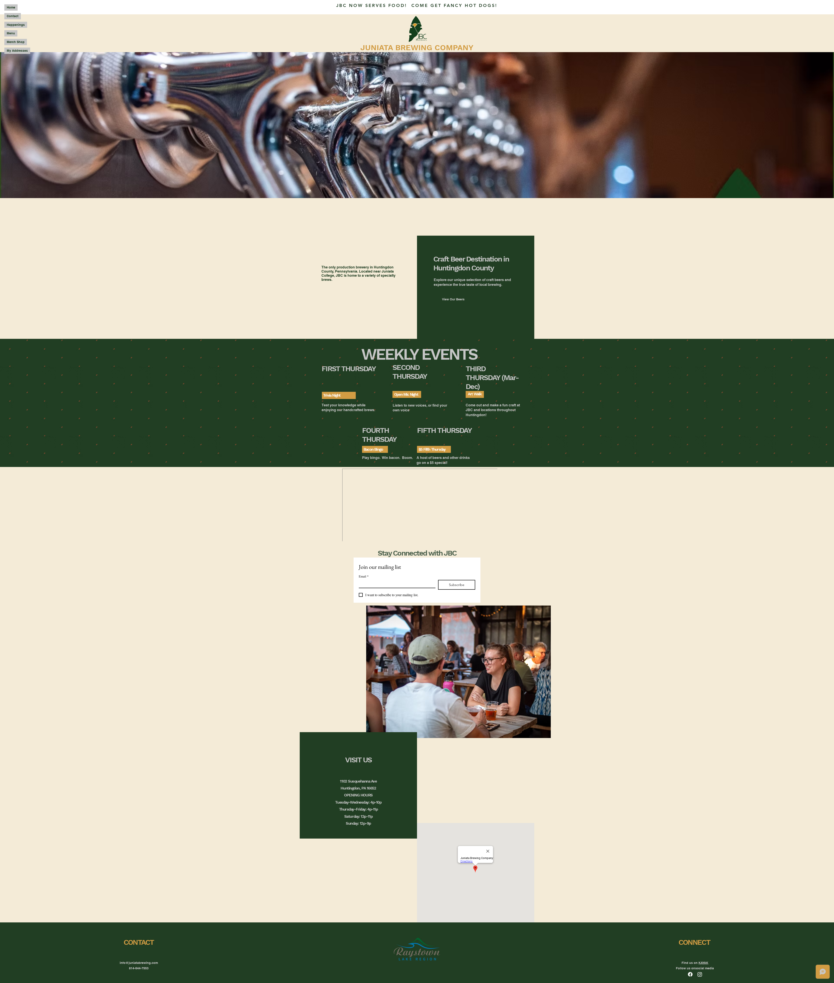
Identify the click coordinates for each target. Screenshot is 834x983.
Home (11, 7)
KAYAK (703, 963)
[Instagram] (700, 974)
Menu (11, 33)
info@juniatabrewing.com (139, 963)
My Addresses (17, 50)
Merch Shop (16, 42)
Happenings (16, 24)
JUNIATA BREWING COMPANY (416, 47)
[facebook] (690, 974)
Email (364, 576)
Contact (12, 16)
